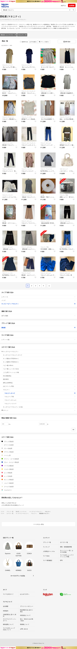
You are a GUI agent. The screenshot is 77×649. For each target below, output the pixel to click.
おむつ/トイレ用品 (8, 386)
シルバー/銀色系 (9, 483)
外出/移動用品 (7, 376)
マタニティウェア (45, 221)
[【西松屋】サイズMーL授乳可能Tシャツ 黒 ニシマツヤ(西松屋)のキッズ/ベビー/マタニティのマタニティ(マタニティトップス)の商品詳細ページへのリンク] (48, 82)
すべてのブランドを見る (18, 576)
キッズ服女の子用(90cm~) (10, 358)
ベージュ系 (7, 455)
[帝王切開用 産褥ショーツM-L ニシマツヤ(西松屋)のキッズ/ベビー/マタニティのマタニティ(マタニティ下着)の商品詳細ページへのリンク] (48, 238)
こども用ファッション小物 (11, 372)
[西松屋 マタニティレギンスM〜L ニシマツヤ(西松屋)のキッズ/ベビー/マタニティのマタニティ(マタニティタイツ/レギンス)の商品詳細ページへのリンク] (29, 82)
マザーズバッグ (64, 169)
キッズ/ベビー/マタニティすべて (12, 355)
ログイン (63, 5)
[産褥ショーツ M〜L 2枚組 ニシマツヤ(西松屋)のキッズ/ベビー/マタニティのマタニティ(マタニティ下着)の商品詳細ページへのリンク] (67, 186)
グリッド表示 (44, 42)
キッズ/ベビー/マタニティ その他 (13, 407)
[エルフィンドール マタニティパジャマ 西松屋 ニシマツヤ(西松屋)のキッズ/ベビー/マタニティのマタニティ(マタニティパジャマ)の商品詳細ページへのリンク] (9, 186)
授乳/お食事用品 (8, 383)
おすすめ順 (32, 42)
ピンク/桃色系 (8, 473)
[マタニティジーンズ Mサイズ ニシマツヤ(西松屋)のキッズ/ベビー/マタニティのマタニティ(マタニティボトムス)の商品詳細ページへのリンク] (48, 134)
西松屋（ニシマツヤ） (7, 35)
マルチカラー (8, 490)
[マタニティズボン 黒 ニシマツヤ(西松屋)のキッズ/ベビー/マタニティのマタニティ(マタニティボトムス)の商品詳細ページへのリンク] (67, 264)
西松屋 (3, 327)
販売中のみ (25, 42)
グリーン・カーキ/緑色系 (11, 459)
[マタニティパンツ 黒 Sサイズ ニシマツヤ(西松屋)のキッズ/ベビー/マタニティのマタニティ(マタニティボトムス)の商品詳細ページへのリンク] (9, 160)
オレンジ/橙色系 (9, 479)
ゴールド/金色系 (9, 486)
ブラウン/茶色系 (9, 452)
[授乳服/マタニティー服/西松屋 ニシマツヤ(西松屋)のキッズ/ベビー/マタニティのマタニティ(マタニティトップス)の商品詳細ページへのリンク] (67, 134)
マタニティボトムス (46, 143)
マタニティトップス (46, 91)
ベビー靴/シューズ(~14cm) (11, 369)
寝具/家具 (6, 379)
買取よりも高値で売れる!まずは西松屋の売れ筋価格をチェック (13, 504)
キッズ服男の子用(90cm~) (10, 362)
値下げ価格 (5, 316)
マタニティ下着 (6, 91)
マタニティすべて (10, 393)
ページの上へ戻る (38, 524)
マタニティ (21, 35)
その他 (42, 195)
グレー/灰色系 (8, 448)
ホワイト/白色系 (9, 445)
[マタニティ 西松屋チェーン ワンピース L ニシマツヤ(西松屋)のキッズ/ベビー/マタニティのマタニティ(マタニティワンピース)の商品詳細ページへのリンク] (9, 108)
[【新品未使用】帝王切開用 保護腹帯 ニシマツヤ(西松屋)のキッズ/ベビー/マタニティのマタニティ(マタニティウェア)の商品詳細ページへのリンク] (48, 212)
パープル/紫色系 (9, 466)
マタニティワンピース (65, 65)
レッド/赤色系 (8, 476)
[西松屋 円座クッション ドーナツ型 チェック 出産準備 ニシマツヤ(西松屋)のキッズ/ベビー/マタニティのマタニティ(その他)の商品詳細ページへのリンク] (48, 186)
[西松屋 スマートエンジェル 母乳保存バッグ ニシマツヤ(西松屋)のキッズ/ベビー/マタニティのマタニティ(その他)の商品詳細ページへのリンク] (9, 212)
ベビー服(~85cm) (8, 365)
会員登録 (71, 5)
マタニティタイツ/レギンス (28, 91)
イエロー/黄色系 (9, 469)
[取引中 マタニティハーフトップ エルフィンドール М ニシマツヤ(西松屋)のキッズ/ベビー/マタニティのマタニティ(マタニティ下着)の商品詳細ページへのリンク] (9, 82)
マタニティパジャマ (7, 65)
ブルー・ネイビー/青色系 (11, 462)
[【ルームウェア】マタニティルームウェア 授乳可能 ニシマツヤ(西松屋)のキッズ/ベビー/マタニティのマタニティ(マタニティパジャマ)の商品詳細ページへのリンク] (29, 56)
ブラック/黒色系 (9, 441)
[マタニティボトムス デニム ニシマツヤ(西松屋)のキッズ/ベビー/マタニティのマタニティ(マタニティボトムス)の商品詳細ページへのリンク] (48, 264)
